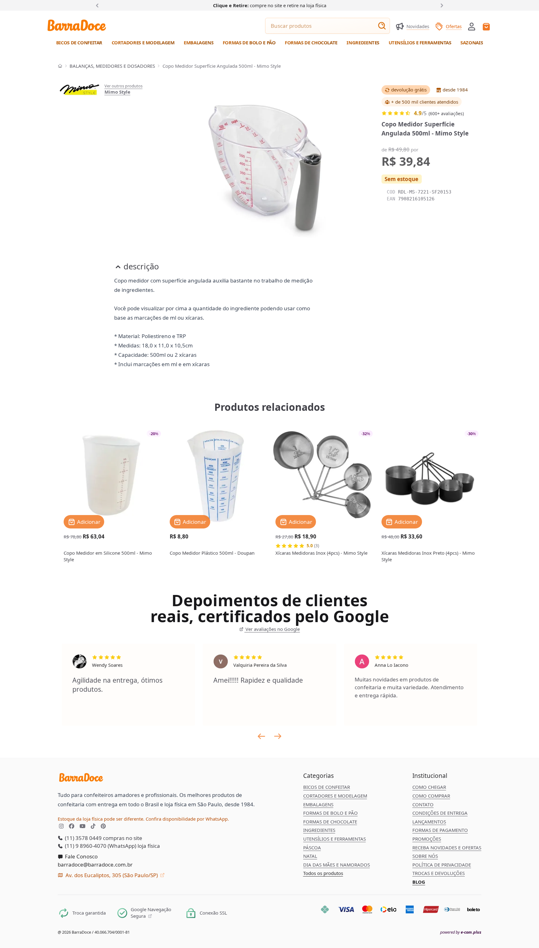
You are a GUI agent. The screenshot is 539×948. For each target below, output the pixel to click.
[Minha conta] (471, 26)
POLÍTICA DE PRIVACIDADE (441, 865)
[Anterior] (98, 5)
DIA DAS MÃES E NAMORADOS (336, 865)
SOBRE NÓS (425, 856)
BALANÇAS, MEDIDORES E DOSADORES (112, 66)
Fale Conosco (81, 856)
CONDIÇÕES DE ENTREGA (440, 813)
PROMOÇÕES (426, 839)
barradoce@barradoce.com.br (95, 864)
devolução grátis (409, 89)
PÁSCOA (312, 847)
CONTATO (423, 804)
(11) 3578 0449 (83, 838)
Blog (418, 882)
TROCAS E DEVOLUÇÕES (438, 873)
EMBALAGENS (318, 804)
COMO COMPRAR (431, 796)
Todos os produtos (323, 873)
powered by (460, 932)
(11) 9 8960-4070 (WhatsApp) (100, 845)
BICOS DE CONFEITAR (326, 787)
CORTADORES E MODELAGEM (335, 796)
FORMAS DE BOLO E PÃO (330, 813)
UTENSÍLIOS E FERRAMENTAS (334, 839)
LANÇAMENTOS (429, 821)
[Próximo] (440, 5)
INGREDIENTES (319, 830)
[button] (471, 26)
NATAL (310, 856)
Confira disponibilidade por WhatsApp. (187, 819)
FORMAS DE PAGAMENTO (440, 830)
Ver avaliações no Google (272, 629)
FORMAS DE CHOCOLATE (330, 821)
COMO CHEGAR (429, 787)
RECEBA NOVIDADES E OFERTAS (446, 847)
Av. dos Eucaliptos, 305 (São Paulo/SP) (111, 875)
